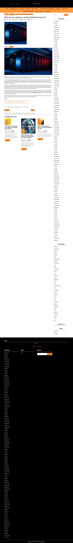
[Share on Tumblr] (22, 107)
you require (33, 113)
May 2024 (55, 68)
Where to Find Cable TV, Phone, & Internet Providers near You (45, 127)
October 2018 (6, 487)
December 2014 (56, 238)
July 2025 (55, 41)
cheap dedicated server (19, 113)
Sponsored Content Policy (28, 11)
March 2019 (56, 172)
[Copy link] (27, 107)
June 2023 (6, 411)
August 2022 (56, 111)
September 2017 (56, 205)
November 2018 (7, 485)
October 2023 (56, 82)
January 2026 (56, 31)
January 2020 (56, 158)
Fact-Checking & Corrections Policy (47, 8)
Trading (55, 316)
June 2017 (55, 211)
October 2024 (56, 58)
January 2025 (56, 54)
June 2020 (55, 148)
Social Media (56, 306)
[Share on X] (10, 107)
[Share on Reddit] (20, 107)
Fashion (55, 267)
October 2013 (56, 240)
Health (55, 281)
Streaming (56, 312)
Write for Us (47, 11)
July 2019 (55, 166)
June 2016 (55, 230)
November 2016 (56, 226)
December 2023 (56, 78)
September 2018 (56, 183)
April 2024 (55, 70)
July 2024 (55, 64)
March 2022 (56, 121)
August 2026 (56, 21)
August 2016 (56, 228)
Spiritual (55, 308)
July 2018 (55, 187)
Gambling (55, 275)
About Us (7, 8)
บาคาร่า (36, 343)
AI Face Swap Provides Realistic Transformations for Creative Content (17, 100)
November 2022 (56, 105)
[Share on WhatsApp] (15, 107)
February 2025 (6, 378)
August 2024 (56, 62)
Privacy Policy (65, 8)
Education (55, 261)
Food (55, 273)
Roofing (55, 304)
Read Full (8, 140)
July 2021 (5, 451)
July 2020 (55, 146)
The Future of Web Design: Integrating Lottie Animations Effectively (16, 103)
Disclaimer (28, 8)
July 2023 (55, 88)
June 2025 (55, 43)
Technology (12, 14)
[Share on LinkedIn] (13, 107)
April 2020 (55, 152)
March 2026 (56, 27)
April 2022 (55, 119)
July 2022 (55, 113)
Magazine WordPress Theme (33, 541)
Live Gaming (56, 289)
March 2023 (56, 97)
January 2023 (56, 101)
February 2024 (56, 74)
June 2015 (55, 234)
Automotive (56, 246)
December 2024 (56, 56)
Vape (55, 320)
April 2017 (55, 215)
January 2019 (56, 174)
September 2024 (56, 60)
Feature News (56, 269)
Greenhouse (56, 279)
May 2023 (6, 413)
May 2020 (55, 150)
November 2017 (56, 201)
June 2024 (55, 66)
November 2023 (56, 80)
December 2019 (56, 160)
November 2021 (56, 129)
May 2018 (55, 191)
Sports (55, 310)
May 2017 (55, 213)
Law (54, 287)
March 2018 (56, 195)
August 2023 (56, 86)
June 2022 (55, 115)
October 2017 (56, 203)
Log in (22, 352)
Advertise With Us (14, 8)
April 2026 (55, 25)
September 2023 (56, 84)
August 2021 (6, 449)
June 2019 (55, 168)
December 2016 (7, 523)
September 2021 (7, 447)
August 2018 (56, 185)
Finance (55, 271)
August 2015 (56, 232)
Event (55, 265)
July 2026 (55, 23)
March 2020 (56, 154)
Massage (55, 293)
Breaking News (56, 248)
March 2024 (56, 72)
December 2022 (56, 103)
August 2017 (56, 207)
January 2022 (56, 125)
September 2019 (56, 164)
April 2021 (55, 144)
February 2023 (56, 99)
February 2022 (56, 123)
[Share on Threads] (25, 107)
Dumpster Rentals (57, 259)
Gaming (55, 277)
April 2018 (55, 193)
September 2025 (56, 37)
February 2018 (56, 197)
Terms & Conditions (39, 11)
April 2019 (55, 170)
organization (27, 113)
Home (55, 283)
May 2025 (55, 45)
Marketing (55, 291)
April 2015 (55, 236)
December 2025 (56, 33)
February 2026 (56, 29)
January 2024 (56, 76)
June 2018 (55, 189)
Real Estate (56, 302)
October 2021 (56, 131)
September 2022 (56, 109)
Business (55, 250)
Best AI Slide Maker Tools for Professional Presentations (15, 101)
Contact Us (22, 8)
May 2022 (55, 117)
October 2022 (56, 107)
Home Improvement (57, 285)
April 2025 (6, 375)
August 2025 (56, 39)
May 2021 (55, 142)
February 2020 (56, 156)
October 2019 (56, 162)
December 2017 (56, 199)
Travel (55, 318)
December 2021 (56, 127)
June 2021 (55, 140)
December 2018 (7, 483)
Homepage (58, 8)
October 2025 (56, 35)
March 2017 (56, 217)
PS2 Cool (36, 4)
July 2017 (55, 209)
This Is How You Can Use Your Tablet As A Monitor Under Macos (11, 127)
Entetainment (56, 263)
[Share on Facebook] (8, 107)
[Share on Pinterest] (18, 107)
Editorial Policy (35, 8)
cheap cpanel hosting (9, 113)
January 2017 (6, 521)
